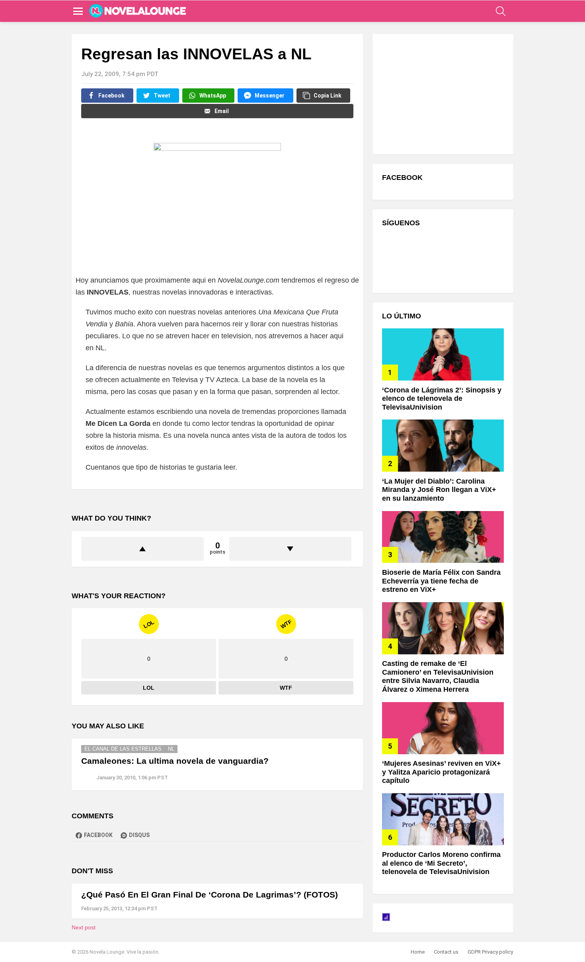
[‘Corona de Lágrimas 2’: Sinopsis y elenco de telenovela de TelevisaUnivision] (443, 354)
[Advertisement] (441, 93)
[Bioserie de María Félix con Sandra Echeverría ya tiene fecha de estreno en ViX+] (443, 537)
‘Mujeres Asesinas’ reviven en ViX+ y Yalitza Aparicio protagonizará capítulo (441, 771)
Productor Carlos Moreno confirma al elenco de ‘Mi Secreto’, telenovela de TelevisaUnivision (441, 863)
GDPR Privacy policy (490, 952)
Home (418, 952)
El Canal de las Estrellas (123, 749)
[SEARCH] (500, 11)
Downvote (290, 549)
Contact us (446, 952)
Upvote (142, 549)
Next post (84, 927)
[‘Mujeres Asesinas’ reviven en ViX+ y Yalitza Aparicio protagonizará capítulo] (443, 728)
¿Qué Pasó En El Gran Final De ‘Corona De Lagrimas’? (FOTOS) (209, 894)
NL (171, 749)
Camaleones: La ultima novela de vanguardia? (175, 760)
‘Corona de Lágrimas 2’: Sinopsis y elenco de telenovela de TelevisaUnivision (441, 398)
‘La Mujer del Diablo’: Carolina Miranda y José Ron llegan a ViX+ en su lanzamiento (439, 489)
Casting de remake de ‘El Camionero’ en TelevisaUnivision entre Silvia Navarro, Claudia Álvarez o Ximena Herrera (437, 676)
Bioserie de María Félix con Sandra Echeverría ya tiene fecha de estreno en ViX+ (441, 580)
